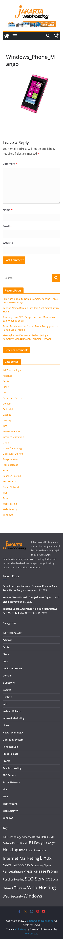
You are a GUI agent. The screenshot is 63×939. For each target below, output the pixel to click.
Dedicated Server (12, 398)
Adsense (7, 375)
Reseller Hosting (12, 476)
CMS (5, 392)
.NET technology (12, 370)
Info (5, 425)
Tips (5, 492)
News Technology (12, 448)
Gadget (7, 414)
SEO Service (9, 481)
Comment (10, 164)
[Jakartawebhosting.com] (7, 36)
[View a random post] (56, 36)
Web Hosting (10, 503)
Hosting (7, 420)
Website (8, 242)
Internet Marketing (13, 437)
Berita (6, 381)
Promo (6, 470)
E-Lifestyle (8, 409)
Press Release (10, 464)
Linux (6, 442)
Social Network (11, 487)
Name (8, 210)
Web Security (10, 509)
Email (7, 226)
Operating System (13, 453)
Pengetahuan (10, 459)
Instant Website (11, 431)
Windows (8, 514)
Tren (5, 498)
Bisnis (6, 386)
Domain (7, 403)
